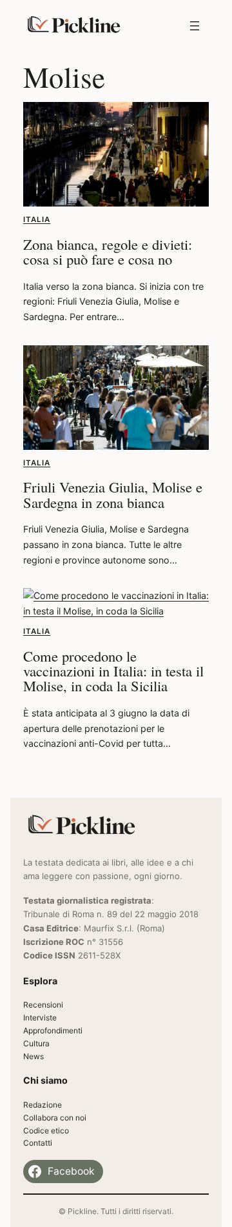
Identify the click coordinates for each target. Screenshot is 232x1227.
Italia (36, 219)
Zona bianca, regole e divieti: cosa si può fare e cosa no (107, 252)
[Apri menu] (194, 26)
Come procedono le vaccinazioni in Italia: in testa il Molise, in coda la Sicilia (113, 671)
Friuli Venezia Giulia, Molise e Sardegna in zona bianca (112, 494)
